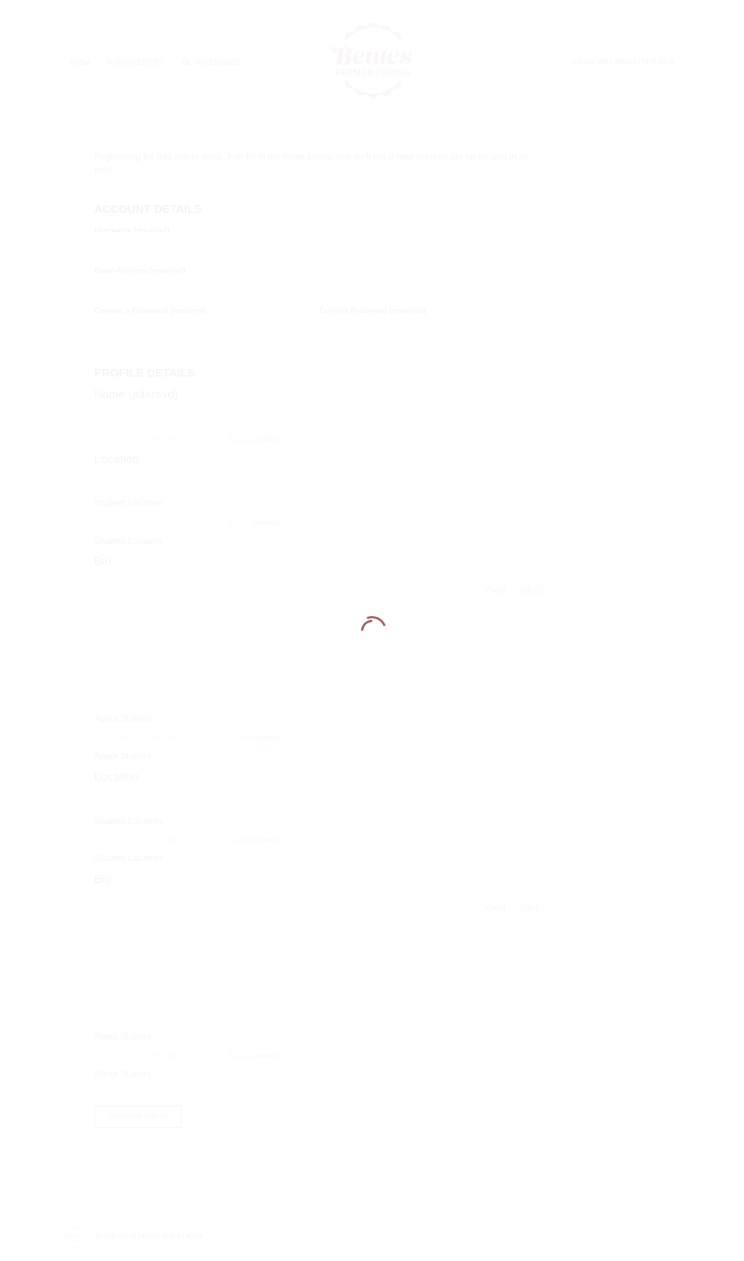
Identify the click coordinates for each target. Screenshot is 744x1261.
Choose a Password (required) (150, 310)
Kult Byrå (186, 1236)
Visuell (494, 590)
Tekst (529, 590)
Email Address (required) (140, 270)
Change (266, 439)
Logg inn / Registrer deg (624, 62)
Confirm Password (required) (372, 310)
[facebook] (674, 1236)
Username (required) (132, 229)
